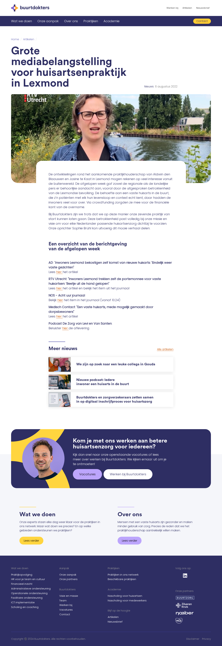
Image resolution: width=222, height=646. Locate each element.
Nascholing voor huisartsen (125, 596)
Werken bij (172, 8)
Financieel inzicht (21, 584)
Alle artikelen (165, 349)
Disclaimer (192, 639)
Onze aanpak (48, 21)
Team (63, 600)
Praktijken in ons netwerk (123, 574)
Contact (64, 614)
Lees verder (31, 541)
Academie (111, 21)
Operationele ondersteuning (29, 593)
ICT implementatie (23, 602)
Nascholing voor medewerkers (127, 600)
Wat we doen (21, 21)
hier (59, 272)
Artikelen (187, 8)
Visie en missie (68, 596)
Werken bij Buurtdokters (128, 474)
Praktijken (90, 21)
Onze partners (68, 579)
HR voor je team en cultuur (28, 579)
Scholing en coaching (25, 607)
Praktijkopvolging (21, 574)
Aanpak (64, 568)
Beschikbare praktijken (122, 579)
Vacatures (87, 474)
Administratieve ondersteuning (31, 588)
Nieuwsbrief (203, 8)
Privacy (206, 639)
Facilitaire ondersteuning (26, 598)
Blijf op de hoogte (119, 610)
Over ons (71, 21)
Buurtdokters (67, 589)
